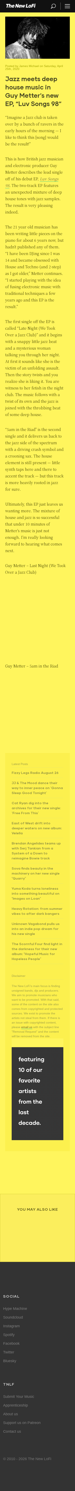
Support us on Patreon (22, 1423)
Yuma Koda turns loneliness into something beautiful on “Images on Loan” (35, 893)
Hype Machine (15, 1309)
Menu (67, 6)
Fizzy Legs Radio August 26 (35, 773)
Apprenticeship (15, 1405)
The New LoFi (21, 6)
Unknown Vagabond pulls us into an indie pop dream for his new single (36, 929)
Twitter (8, 1352)
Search (53, 6)
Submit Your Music (18, 1397)
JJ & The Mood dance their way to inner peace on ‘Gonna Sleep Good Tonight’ (37, 788)
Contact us (12, 1431)
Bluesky (9, 1361)
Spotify (9, 1335)
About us (10, 1414)
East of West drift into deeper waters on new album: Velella (37, 828)
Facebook (11, 1343)
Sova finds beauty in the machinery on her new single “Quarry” (36, 873)
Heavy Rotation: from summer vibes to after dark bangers (37, 911)
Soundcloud (13, 1317)
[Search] (55, 6)
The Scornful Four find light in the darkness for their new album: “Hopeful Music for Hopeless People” (37, 951)
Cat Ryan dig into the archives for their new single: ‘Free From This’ (36, 808)
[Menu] (65, 6)
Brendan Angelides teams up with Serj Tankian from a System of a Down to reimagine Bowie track (36, 850)
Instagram (11, 1326)
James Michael (29, 66)
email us (26, 1027)
